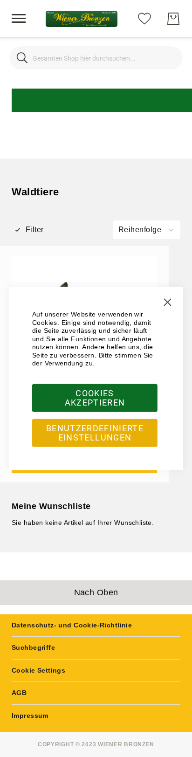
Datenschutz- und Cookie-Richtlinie (72, 625)
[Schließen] (22, 58)
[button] (146, 229)
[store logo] (81, 19)
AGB (19, 692)
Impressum (30, 715)
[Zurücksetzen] (169, 58)
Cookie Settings (38, 670)
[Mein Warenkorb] (173, 18)
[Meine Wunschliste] (144, 18)
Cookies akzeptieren (95, 397)
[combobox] (96, 57)
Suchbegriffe (33, 647)
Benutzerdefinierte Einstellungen (95, 432)
